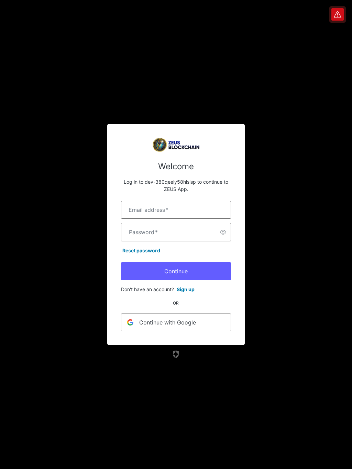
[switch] (223, 232)
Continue (176, 271)
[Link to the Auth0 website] (176, 354)
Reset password (141, 250)
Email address (148, 210)
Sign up (186, 289)
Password (143, 232)
